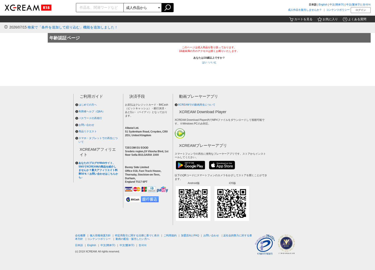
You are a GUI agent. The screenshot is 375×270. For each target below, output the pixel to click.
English (323, 4)
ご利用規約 (170, 235)
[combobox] (100, 7)
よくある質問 (357, 19)
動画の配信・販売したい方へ (133, 238)
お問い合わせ (86, 124)
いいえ (212, 62)
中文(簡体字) (336, 4)
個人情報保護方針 (100, 235)
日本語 (79, 245)
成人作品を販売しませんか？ (305, 9)
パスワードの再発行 (90, 118)
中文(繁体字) (353, 4)
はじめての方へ (88, 104)
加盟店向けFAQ (190, 235)
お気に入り (330, 19)
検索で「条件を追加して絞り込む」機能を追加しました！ (73, 27)
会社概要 (80, 235)
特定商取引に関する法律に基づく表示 (137, 235)
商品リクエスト (88, 131)
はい (204, 62)
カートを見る (303, 19)
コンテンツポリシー (338, 9)
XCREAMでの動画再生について (196, 104)
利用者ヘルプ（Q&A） (92, 111)
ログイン (360, 10)
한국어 (367, 4)
